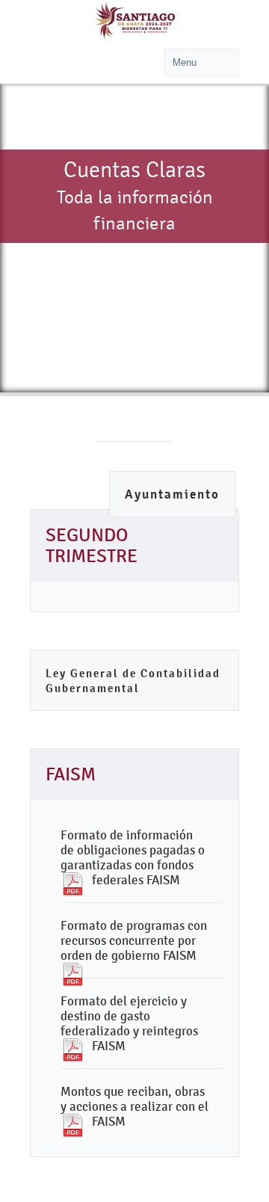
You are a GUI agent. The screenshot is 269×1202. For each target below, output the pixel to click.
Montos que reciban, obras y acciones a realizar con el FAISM (134, 1106)
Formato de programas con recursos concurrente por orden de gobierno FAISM (134, 940)
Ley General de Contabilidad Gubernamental (133, 680)
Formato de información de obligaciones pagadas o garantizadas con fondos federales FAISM (133, 857)
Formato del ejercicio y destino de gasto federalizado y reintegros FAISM (129, 1023)
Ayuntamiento (172, 494)
